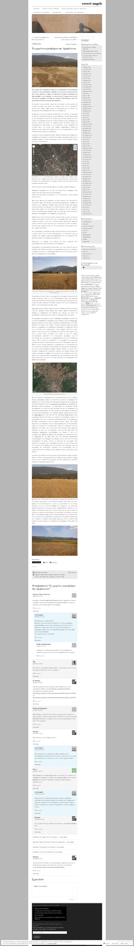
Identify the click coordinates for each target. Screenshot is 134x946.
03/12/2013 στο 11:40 (39, 749)
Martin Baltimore (85, 286)
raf (99, 286)
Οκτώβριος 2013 (87, 181)
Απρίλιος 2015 (86, 143)
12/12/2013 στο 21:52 (39, 794)
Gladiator (94, 282)
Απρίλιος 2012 (86, 211)
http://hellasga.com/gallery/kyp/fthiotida (59, 689)
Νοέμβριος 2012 (87, 198)
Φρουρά (85, 232)
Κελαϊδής (42, 577)
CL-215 (99, 279)
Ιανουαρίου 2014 (87, 174)
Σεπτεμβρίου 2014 (87, 157)
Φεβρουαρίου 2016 (87, 124)
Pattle (94, 286)
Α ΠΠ (86, 290)
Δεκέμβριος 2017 (87, 102)
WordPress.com (86, 258)
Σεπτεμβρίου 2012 (87, 203)
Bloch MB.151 (39, 415)
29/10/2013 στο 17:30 (37, 596)
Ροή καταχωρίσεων (87, 253)
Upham (90, 288)
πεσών (88, 312)
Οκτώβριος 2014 (87, 154)
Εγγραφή (36, 937)
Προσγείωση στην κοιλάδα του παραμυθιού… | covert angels (57, 842)
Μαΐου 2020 (86, 93)
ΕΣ (92, 294)
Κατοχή (84, 297)
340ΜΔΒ (91, 279)
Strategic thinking (87, 237)
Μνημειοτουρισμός (87, 228)
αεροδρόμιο (52, 577)
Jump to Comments (71, 44)
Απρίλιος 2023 (86, 78)
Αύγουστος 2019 (87, 100)
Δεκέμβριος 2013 (87, 176)
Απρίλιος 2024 (86, 71)
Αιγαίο (90, 290)
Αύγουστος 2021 (87, 89)
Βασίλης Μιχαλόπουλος (41, 594)
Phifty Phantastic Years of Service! (90, 51)
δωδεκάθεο (89, 309)
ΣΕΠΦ (88, 306)
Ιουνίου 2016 (86, 115)
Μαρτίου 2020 (86, 97)
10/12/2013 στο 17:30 (37, 771)
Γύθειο (82, 294)
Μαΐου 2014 (86, 165)
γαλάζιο (83, 309)
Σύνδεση (85, 251)
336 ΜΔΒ (87, 279)
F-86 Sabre (90, 282)
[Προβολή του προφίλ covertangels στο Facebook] (83, 267)
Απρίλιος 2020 (86, 95)
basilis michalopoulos (40, 708)
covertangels (39, 615)
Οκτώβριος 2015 (87, 133)
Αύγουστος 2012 (87, 205)
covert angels (92, 3)
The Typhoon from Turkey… (89, 59)
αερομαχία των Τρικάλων (58, 404)
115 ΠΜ (90, 277)
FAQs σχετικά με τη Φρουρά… (75, 8)
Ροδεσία (83, 306)
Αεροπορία (44, 572)
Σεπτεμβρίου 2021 (87, 87)
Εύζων (83, 296)
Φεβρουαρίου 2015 (87, 148)
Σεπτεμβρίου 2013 (87, 183)
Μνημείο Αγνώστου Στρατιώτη (89, 301)
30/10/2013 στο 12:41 (41, 646)
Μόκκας (83, 304)
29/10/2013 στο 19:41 (39, 616)
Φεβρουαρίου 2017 (87, 106)
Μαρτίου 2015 (86, 146)
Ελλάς (97, 293)
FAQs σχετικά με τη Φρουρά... (42, 908)
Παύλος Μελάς (96, 304)
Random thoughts (87, 235)
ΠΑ (47, 577)
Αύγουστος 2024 (87, 69)
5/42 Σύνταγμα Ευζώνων (88, 275)
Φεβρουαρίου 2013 (87, 192)
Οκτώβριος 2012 (87, 200)
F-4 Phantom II (88, 281)
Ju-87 (94, 284)
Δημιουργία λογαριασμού (89, 249)
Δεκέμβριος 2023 (87, 73)
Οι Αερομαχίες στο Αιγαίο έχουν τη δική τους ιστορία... (48, 910)
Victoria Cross (97, 288)
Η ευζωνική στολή (39, 915)
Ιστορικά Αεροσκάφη (88, 226)
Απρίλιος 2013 (86, 187)
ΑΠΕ (82, 290)
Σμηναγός (99, 306)
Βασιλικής (74, 320)
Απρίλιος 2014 (86, 168)
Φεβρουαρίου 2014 (87, 172)
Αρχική (36, 8)
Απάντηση (36, 611)
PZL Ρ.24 (38, 436)
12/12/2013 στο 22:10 (39, 819)
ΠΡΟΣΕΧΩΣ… (58, 12)
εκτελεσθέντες (95, 309)
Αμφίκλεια (57, 574)
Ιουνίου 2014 (86, 163)
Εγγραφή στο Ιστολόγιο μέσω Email (47, 924)
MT (34, 662)
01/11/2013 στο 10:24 (37, 733)
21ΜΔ (42, 574)
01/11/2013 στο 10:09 (37, 710)
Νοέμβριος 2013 (87, 178)
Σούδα (83, 307)
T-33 (87, 288)
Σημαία (94, 305)
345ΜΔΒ (95, 279)
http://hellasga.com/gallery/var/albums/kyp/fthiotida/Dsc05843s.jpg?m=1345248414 (54, 693)
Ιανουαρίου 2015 (87, 150)
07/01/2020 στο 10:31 (37, 858)
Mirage (91, 286)
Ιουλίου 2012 (86, 207)
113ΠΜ (86, 277)
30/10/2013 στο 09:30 (37, 682)
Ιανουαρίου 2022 (87, 84)
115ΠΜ (95, 277)
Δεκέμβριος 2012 (87, 196)
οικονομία (89, 311)
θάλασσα (84, 311)
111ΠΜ (83, 277)
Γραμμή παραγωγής (96, 292)
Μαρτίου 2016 (86, 122)
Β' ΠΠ (62, 574)
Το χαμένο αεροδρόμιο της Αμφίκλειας (54, 48)
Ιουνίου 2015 (86, 141)
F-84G (85, 282)
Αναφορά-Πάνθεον (41, 12)
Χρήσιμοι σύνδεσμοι (75, 12)
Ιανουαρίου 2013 (87, 194)
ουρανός (58, 577)
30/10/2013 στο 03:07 (37, 663)
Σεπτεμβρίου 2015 (87, 135)
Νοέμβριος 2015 (87, 130)
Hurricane (89, 284)
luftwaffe (97, 284)
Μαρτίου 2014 (86, 170)
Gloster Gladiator (48, 574)
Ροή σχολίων (86, 256)
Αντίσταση (96, 290)
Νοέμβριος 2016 (87, 108)
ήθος (97, 307)
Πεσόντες (85, 230)
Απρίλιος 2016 (86, 119)
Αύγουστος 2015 (87, 137)
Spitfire (83, 288)
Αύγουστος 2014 (87, 159)
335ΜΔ (83, 279)
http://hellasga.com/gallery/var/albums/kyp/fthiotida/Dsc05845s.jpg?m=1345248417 (54, 697)
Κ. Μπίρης (36, 681)
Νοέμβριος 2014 (87, 152)
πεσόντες (83, 313)
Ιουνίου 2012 (86, 209)
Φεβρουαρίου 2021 (87, 91)
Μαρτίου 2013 (86, 189)
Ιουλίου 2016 (86, 113)
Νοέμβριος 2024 (87, 67)
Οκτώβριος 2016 (87, 111)
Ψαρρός (93, 307)
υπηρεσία (93, 313)
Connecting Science (87, 221)
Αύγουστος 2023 (87, 76)
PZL (63, 577)
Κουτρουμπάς (91, 298)
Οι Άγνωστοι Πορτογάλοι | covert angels (51, 852)
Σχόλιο (72, 899)
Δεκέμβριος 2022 (87, 80)
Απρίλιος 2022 (86, 82)
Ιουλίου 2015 (86, 139)
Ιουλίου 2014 (86, 161)
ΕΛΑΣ (90, 294)
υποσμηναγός (85, 314)
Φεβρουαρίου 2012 (87, 213)
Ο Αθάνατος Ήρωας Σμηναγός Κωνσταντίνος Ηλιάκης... (48, 913)
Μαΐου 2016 (86, 117)
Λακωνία (87, 300)
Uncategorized (86, 241)
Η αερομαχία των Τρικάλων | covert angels (52, 847)
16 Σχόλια (74, 572)
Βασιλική (89, 292)
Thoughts (85, 239)
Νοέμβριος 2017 (87, 104)
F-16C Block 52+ (96, 281)
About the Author (51, 8)
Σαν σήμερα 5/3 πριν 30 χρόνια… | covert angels (53, 837)
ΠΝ (91, 304)
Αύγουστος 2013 (87, 185)
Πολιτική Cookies (52, 943)
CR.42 (83, 281)
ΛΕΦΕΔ (83, 300)
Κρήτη (98, 297)
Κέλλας (37, 577)
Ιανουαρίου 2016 (87, 126)
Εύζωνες (90, 296)
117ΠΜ (99, 277)
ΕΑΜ (86, 294)
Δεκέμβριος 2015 (87, 128)
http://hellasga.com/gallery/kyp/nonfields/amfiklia (51, 867)
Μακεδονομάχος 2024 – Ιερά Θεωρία (92, 53)
